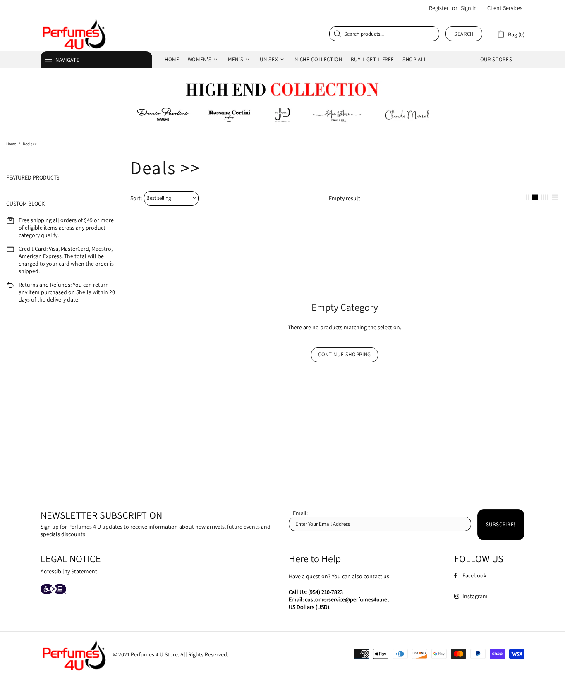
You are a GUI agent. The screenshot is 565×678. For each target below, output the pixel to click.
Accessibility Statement (69, 571)
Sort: (136, 198)
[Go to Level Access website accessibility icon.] (53, 589)
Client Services (504, 8)
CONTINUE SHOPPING (344, 354)
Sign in (469, 8)
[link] (510, 34)
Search (464, 33)
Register (439, 8)
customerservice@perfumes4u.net (347, 599)
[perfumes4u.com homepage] (74, 33)
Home (11, 143)
